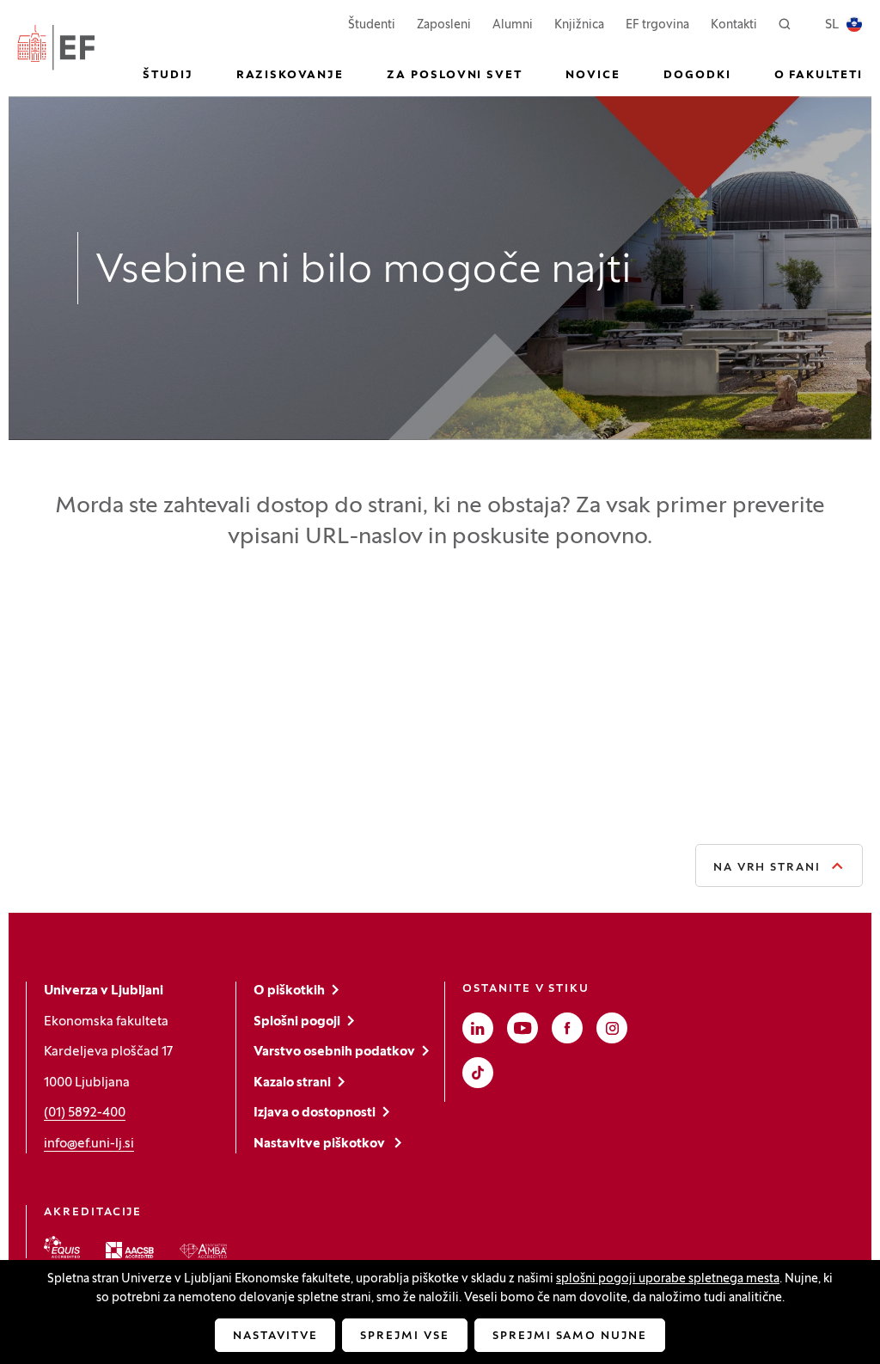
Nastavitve (275, 1336)
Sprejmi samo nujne (569, 1336)
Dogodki (697, 75)
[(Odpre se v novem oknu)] (62, 1247)
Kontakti (734, 25)
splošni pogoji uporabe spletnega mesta (667, 1279)
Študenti (371, 25)
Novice (592, 75)
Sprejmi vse (404, 1336)
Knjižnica (579, 25)
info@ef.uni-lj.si (89, 1144)
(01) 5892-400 (84, 1113)
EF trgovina (657, 25)
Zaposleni (444, 25)
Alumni (512, 25)
